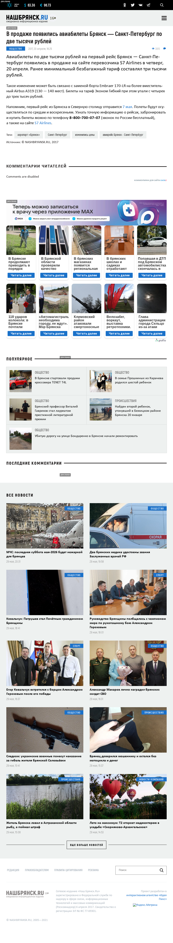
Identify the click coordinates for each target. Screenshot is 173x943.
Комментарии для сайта (150, 180)
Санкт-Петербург (57, 134)
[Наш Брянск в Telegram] (148, 5)
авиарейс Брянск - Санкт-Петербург (123, 134)
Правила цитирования (68, 870)
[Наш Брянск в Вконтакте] (140, 5)
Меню (164, 18)
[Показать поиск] (162, 5)
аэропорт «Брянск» (29, 134)
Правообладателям (37, 870)
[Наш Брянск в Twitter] (133, 5)
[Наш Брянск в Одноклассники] (125, 5)
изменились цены (85, 134)
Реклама (93, 870)
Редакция (13, 870)
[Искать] (162, 870)
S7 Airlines (43, 123)
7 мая (127, 107)
